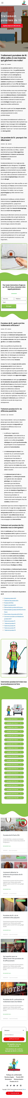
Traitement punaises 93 (9, 628)
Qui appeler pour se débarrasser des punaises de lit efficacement (13, 958)
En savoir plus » (7, 846)
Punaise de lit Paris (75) (11, 835)
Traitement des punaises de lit (11, 600)
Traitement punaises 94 (10, 630)
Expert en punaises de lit (10, 605)
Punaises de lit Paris (8, 603)
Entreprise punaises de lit (10, 598)
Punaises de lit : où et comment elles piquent (11, 916)
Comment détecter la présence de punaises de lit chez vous (12, 874)
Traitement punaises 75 (9, 621)
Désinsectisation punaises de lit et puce (13, 607)
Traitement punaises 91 (10, 623)
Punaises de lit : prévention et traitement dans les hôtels (13, 1000)
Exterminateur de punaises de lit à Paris (13, 614)
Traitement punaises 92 (9, 625)
